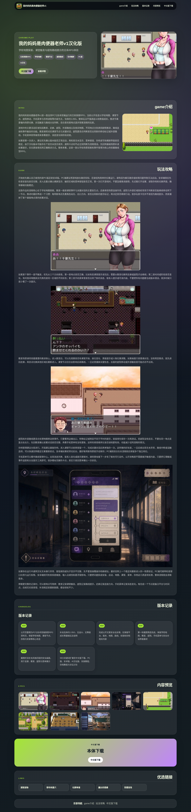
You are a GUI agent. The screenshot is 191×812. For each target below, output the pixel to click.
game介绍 (123, 6)
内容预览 (156, 6)
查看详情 (42, 71)
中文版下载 (168, 6)
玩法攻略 (135, 6)
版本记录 (145, 6)
